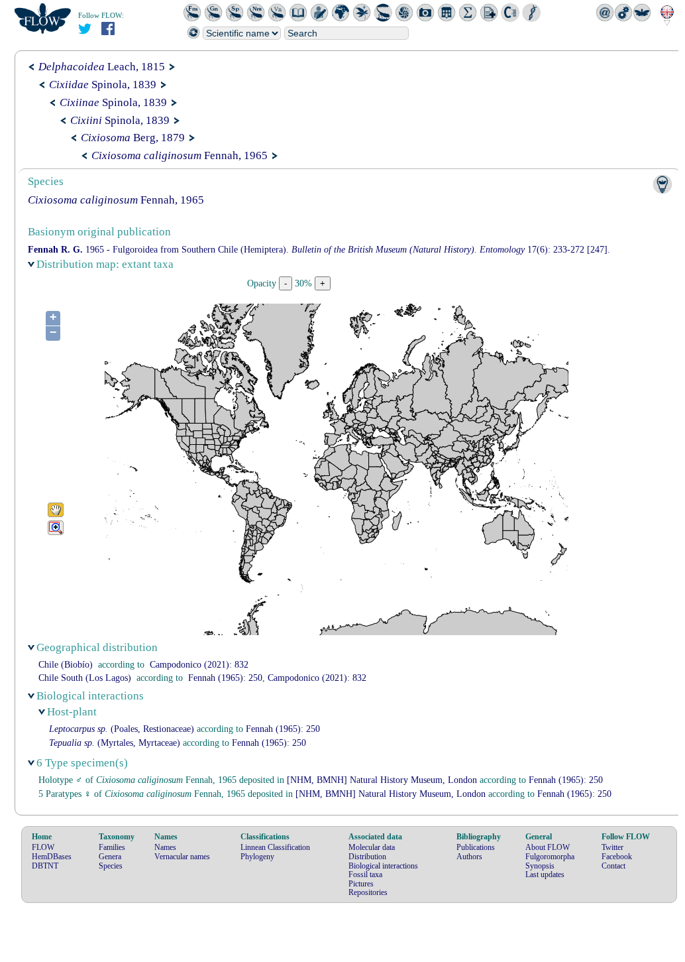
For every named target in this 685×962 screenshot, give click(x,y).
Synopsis (539, 866)
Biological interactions (383, 866)
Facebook (617, 856)
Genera (110, 856)
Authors (469, 856)
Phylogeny (257, 856)
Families (112, 847)
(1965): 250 (225, 678)
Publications (475, 847)
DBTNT (45, 866)
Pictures (361, 883)
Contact (613, 866)
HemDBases (52, 856)
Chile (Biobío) (65, 665)
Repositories (368, 892)
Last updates (544, 874)
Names (165, 847)
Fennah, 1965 (179, 155)
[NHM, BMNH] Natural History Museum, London (382, 780)
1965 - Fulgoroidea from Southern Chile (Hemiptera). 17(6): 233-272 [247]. (319, 250)
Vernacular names (182, 856)
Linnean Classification (275, 847)
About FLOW (547, 847)
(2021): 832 (199, 665)
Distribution (367, 856)
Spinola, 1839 (102, 84)
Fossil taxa (365, 874)
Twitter (612, 847)
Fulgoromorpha (549, 856)
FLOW (43, 847)
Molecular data (371, 847)
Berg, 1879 (133, 137)
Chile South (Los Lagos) (84, 678)
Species (111, 866)
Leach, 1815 (101, 66)
